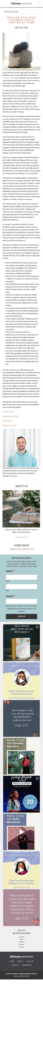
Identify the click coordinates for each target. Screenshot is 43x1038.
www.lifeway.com (22, 976)
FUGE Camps (7, 421)
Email (10, 596)
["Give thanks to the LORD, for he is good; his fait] (21, 718)
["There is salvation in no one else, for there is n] (21, 907)
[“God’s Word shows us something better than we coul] (21, 756)
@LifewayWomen (21, 933)
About (20, 961)
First (7, 581)
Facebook (21, 942)
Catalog (29, 961)
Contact (15, 965)
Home (12, 961)
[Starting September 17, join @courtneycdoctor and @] (21, 642)
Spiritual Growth (21, 549)
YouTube (21, 947)
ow (24, 931)
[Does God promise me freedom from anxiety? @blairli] (21, 869)
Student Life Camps (9, 425)
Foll (20, 931)
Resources (26, 965)
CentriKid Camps (8, 78)
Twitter (21, 939)
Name (10, 571)
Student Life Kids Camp (11, 416)
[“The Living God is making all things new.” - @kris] (21, 832)
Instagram (21, 937)
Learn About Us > (21, 537)
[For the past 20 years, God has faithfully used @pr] (21, 794)
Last (7, 590)
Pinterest (21, 944)
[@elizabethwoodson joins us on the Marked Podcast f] (21, 680)
